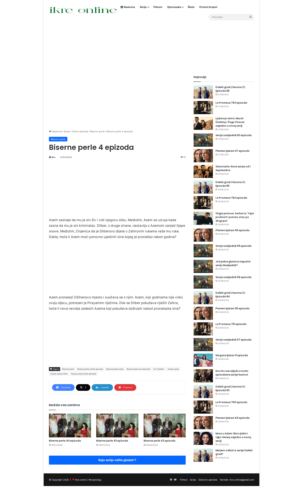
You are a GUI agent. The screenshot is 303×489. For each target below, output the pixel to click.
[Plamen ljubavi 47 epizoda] (203, 155)
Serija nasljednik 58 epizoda (233, 277)
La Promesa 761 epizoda (231, 324)
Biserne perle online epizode (90, 369)
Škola (191, 6)
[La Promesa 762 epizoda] (203, 202)
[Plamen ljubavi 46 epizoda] (203, 235)
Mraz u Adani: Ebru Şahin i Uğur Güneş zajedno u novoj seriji (233, 437)
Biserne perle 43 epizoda (112, 440)
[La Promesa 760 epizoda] (203, 407)
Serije (143, 6)
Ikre (53, 157)
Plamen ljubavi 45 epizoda (232, 308)
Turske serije (173, 369)
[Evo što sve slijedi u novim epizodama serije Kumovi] (203, 375)
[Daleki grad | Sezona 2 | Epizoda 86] (203, 92)
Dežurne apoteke (207, 479)
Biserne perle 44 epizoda (65, 440)
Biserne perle (97, 131)
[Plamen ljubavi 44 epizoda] (203, 422)
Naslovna (129, 6)
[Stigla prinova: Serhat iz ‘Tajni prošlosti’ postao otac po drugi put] (203, 218)
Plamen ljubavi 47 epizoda (232, 151)
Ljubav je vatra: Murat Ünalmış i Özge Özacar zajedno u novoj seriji (230, 122)
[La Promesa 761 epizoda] (203, 328)
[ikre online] (83, 10)
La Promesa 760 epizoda (231, 402)
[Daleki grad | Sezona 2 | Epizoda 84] (203, 297)
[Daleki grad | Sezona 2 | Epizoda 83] (203, 391)
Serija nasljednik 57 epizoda (233, 339)
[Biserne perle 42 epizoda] (165, 425)
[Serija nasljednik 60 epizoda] (203, 140)
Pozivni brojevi (208, 6)
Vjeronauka (174, 6)
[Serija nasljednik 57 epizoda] (203, 344)
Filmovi (157, 6)
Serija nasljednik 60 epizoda (234, 135)
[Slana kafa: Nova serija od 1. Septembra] (203, 171)
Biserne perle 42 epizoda (159, 440)
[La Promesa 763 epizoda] (203, 107)
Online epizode (80, 131)
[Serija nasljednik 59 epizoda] (203, 250)
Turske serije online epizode (83, 374)
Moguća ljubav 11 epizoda (232, 355)
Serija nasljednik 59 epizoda (233, 246)
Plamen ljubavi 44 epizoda (233, 418)
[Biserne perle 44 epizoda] (70, 425)
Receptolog (95, 479)
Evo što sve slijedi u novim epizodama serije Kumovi (232, 372)
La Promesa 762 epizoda (231, 198)
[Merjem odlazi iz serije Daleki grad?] (203, 455)
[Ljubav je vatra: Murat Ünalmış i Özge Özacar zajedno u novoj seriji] (203, 123)
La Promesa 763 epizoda (231, 103)
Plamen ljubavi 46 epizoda (232, 230)
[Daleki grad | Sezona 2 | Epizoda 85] (203, 187)
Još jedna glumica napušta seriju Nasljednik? (233, 263)
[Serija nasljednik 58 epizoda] (203, 282)
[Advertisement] (151, 45)
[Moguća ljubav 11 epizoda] (203, 360)
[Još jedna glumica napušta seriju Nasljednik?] (203, 266)
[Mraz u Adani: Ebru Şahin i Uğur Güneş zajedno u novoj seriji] (203, 438)
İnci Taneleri (158, 369)
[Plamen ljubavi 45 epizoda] (203, 313)
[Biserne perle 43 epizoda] (117, 425)
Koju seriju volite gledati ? (117, 460)
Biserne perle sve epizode (138, 369)
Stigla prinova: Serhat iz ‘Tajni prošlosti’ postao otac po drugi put (235, 217)
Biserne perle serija (114, 369)
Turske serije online (59, 374)
